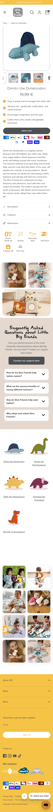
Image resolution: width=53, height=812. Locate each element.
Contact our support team (26, 360)
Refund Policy (20, 796)
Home (5, 23)
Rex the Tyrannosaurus (14, 532)
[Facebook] (4, 756)
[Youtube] (14, 756)
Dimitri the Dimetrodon (18, 23)
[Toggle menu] (5, 12)
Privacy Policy (8, 796)
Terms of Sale (8, 800)
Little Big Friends (22, 804)
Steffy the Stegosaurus (14, 497)
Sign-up (26, 735)
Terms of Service (21, 800)
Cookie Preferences (36, 800)
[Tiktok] (19, 756)
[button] (13, 77)
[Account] (39, 11)
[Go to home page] (17, 12)
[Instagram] (9, 756)
